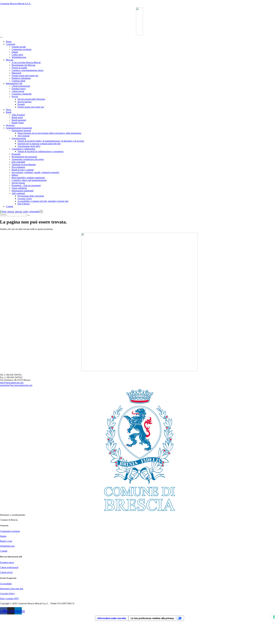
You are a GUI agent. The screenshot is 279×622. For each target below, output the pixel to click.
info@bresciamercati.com (11, 382)
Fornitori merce (19, 88)
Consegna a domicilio (22, 94)
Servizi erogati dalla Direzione (31, 99)
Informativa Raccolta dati (11, 588)
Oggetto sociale (19, 47)
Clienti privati (18, 91)
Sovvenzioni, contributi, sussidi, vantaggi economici (35, 172)
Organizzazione (19, 138)
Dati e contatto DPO (9, 598)
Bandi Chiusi (18, 122)
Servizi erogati (18, 183)
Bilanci (15, 175)
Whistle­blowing (7, 546)
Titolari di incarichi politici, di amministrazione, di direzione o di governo (50, 141)
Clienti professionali (21, 86)
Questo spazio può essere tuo (25, 75)
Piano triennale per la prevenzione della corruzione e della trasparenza (49, 133)
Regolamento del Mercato (23, 65)
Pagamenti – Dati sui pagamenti (26, 185)
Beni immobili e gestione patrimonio (28, 177)
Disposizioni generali (21, 130)
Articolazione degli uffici (28, 146)
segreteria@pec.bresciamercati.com (16, 385)
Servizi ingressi (24, 101)
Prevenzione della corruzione (30, 196)
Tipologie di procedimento (24, 164)
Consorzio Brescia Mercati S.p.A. (15, 3)
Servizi (15, 96)
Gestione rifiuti (18, 81)
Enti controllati (18, 162)
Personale (16, 154)
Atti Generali (23, 135)
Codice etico (17, 54)
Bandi (8, 112)
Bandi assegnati (19, 120)
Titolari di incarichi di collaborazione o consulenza (40, 151)
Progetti (21, 104)
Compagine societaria (21, 49)
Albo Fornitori (18, 115)
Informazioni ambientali (22, 190)
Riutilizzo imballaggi (21, 78)
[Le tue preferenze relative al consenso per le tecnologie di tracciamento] (274, 617)
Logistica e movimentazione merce (27, 70)
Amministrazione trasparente (19, 128)
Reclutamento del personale (24, 156)
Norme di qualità (19, 67)
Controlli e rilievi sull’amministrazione (29, 180)
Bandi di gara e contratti (23, 170)
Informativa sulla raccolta (112, 618)
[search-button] (28, 215)
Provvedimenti (18, 167)
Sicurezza (10, 125)
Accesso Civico (24, 198)
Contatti (9, 206)
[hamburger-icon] (1, 37)
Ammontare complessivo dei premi (28, 159)
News (8, 109)
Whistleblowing (19, 57)
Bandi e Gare (6, 541)
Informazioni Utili (14, 83)
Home (8, 41)
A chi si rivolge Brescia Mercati (26, 62)
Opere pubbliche (19, 188)
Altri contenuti (18, 193)
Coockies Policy (7, 593)
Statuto (15, 52)
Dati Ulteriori (23, 204)
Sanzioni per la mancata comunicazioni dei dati (38, 143)
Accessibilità (6, 583)
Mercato (9, 60)
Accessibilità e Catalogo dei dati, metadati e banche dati (42, 201)
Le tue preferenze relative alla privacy (152, 618)
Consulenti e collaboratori (23, 149)
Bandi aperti (17, 117)
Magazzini (16, 73)
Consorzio (10, 44)
